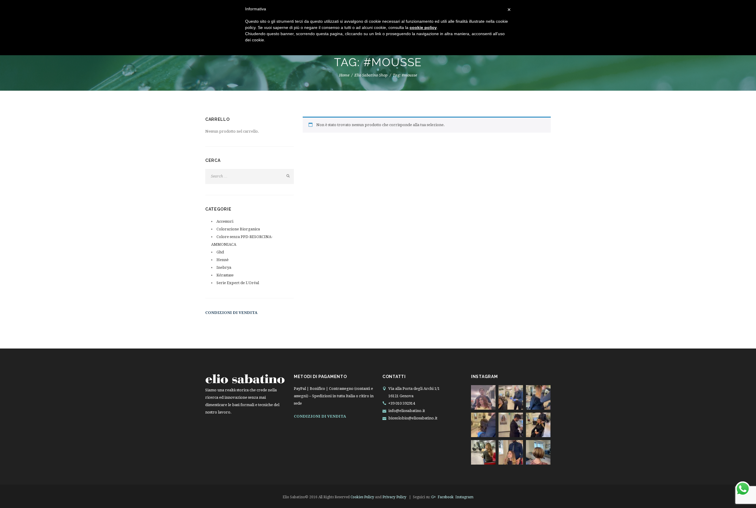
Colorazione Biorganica (238, 229)
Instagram (464, 497)
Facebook (446, 497)
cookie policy (423, 27)
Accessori (224, 221)
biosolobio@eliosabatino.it (412, 418)
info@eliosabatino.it (406, 410)
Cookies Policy (362, 497)
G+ (433, 497)
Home (344, 75)
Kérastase (225, 275)
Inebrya (223, 267)
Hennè (222, 260)
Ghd (220, 252)
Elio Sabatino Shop (371, 75)
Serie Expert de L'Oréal (237, 283)
